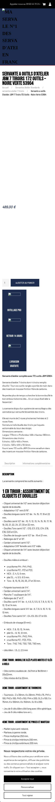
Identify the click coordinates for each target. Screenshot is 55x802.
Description (10, 463)
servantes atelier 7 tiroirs (13, 91)
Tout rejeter (27, 795)
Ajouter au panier (25, 282)
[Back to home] (10, 37)
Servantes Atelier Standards (27, 87)
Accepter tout (27, 778)
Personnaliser (27, 787)
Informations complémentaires (36, 463)
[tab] (35, 463)
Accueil (5, 87)
